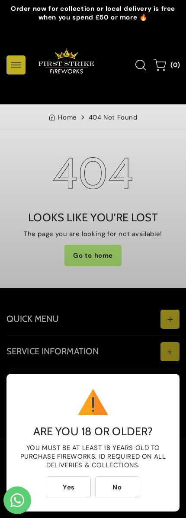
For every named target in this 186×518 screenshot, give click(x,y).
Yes (69, 487)
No (117, 487)
